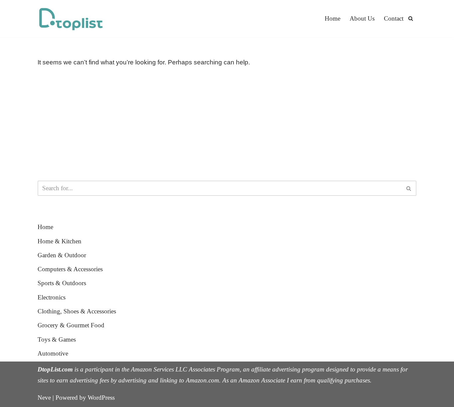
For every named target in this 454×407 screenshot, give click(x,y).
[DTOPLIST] (71, 18)
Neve (44, 397)
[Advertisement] (227, 124)
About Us (362, 18)
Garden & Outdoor (62, 255)
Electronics (51, 297)
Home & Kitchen (59, 241)
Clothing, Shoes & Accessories (77, 311)
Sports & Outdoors (62, 283)
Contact (393, 18)
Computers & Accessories (70, 269)
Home (332, 18)
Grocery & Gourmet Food (71, 325)
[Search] (410, 18)
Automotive (53, 353)
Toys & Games (57, 339)
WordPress (101, 397)
